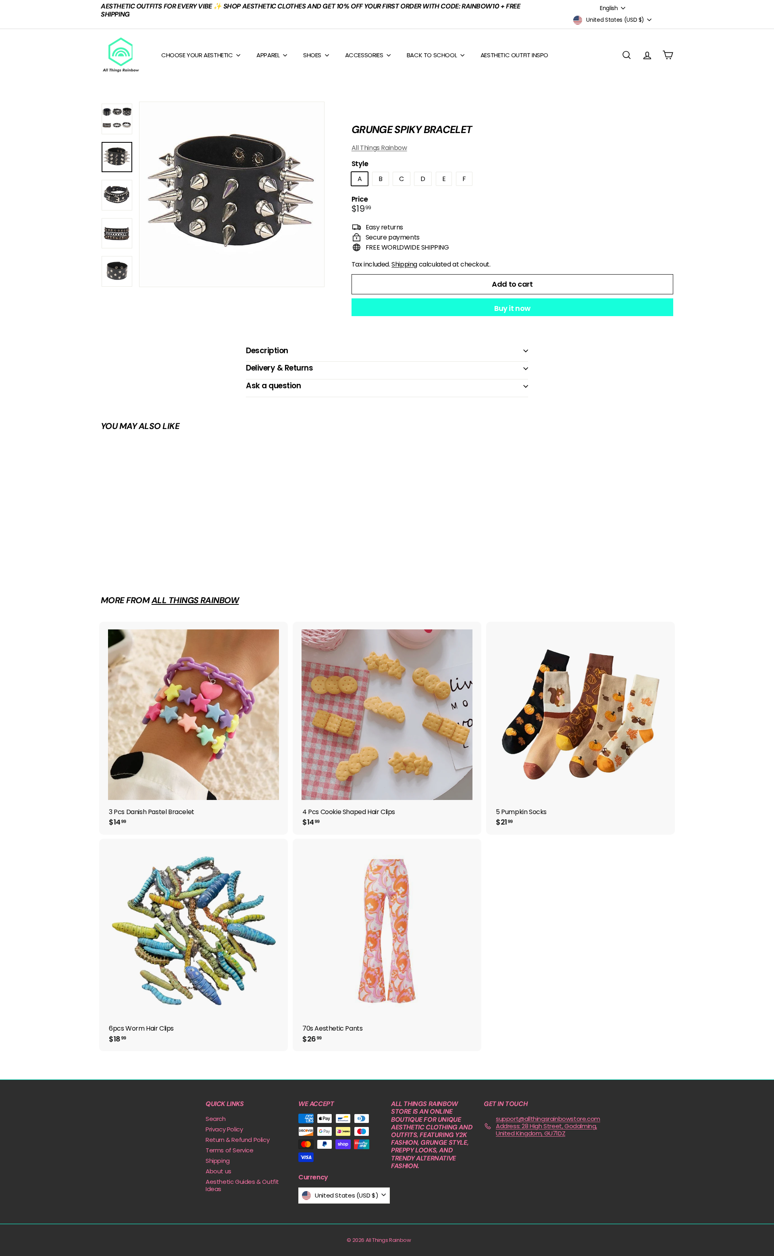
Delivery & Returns (279, 367)
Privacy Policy (224, 1129)
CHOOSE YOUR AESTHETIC (197, 55)
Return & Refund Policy (237, 1139)
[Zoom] (231, 194)
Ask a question (273, 385)
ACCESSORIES (365, 55)
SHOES (313, 55)
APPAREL (268, 55)
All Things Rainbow (379, 147)
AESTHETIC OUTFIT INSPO (514, 55)
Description (267, 350)
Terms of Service (230, 1150)
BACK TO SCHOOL (432, 55)
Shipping (404, 264)
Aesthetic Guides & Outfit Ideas (242, 1185)
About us (218, 1171)
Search (216, 1118)
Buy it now (512, 308)
